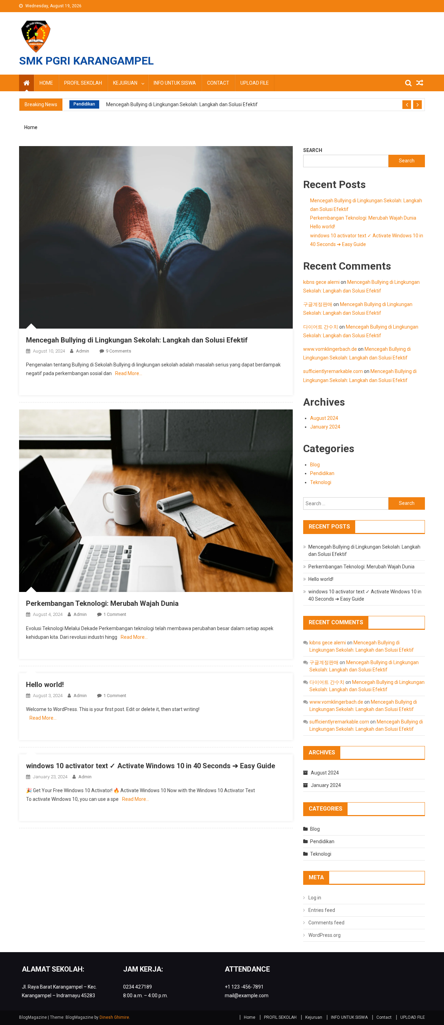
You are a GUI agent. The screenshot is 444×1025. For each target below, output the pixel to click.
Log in (314, 897)
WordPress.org (324, 935)
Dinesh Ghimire (114, 1017)
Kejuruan (125, 83)
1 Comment (114, 614)
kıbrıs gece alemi (321, 282)
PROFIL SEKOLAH (83, 83)
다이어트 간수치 (320, 327)
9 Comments (118, 351)
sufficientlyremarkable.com (333, 371)
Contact (218, 83)
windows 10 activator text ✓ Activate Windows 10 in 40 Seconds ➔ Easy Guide (150, 766)
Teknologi (320, 482)
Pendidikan (84, 104)
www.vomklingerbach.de (330, 349)
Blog (315, 464)
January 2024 (325, 427)
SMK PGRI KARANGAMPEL (86, 60)
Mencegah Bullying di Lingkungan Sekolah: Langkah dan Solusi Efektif (182, 104)
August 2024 (324, 418)
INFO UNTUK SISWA (175, 83)
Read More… (128, 373)
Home (46, 83)
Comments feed (326, 922)
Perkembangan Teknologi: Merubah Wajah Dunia (102, 603)
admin (82, 351)
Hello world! (45, 684)
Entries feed (321, 910)
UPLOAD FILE (254, 83)
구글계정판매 (317, 304)
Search (312, 150)
